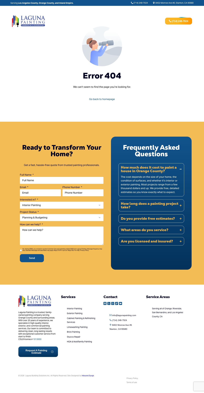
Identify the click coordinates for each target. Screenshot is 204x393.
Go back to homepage (102, 99)
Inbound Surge (88, 375)
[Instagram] (112, 303)
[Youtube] (120, 303)
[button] (151, 180)
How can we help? (30, 224)
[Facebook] (104, 303)
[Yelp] (108, 303)
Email (23, 187)
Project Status (28, 212)
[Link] (116, 303)
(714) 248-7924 (141, 3)
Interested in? (28, 199)
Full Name (26, 174)
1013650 (37, 339)
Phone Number (71, 187)
